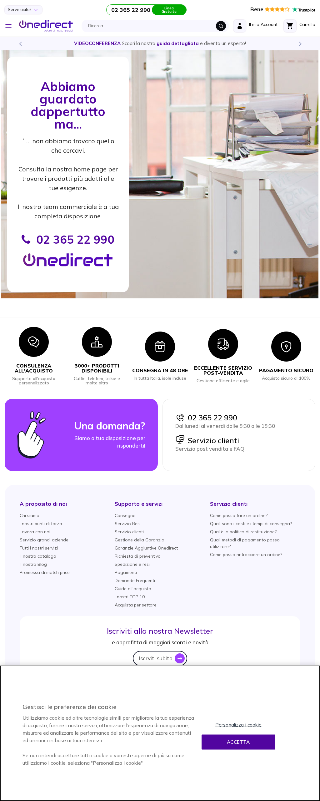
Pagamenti (126, 572)
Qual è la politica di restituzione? (243, 532)
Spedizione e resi (132, 564)
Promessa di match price (45, 572)
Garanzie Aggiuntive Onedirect (146, 548)
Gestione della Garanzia (139, 540)
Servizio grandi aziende (44, 540)
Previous (20, 43)
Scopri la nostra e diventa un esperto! (160, 43)
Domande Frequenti (135, 580)
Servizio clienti (212, 440)
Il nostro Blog (33, 564)
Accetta (238, 742)
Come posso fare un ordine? (239, 515)
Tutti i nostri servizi (39, 548)
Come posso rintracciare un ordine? (246, 554)
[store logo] (46, 26)
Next (300, 43)
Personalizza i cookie (238, 725)
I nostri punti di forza (41, 523)
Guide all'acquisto (133, 588)
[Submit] (221, 26)
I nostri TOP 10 (130, 597)
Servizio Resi (128, 523)
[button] (43, 503)
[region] (160, 733)
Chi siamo (29, 515)
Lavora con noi (35, 532)
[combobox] (157, 26)
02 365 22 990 (211, 417)
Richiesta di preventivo (138, 556)
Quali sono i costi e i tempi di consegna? (251, 523)
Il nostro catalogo (38, 556)
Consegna (125, 515)
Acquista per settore (136, 605)
